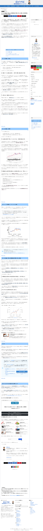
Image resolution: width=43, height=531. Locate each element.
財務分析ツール (18, 516)
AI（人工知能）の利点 (9, 51)
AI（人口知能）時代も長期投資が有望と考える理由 (13, 54)
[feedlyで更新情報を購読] (16, 467)
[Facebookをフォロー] (13, 467)
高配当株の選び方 (18, 515)
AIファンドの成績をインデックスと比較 (11, 53)
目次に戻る (3, 126)
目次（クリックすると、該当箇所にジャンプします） (14, 49)
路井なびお (8, 447)
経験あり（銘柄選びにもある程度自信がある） (15, 414)
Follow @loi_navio (8, 457)
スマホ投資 (17, 525)
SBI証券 (31, 508)
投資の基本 (3, 11)
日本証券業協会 (32, 502)
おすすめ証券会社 (18, 511)
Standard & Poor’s (15, 317)
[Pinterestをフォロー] (15, 467)
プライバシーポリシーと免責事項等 (15, 495)
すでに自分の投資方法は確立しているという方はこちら (13, 395)
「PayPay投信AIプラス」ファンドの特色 (8, 214)
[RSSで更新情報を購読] (18, 467)
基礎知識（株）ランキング (34, 99)
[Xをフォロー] (11, 467)
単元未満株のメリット (18, 524)
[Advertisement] (14, 43)
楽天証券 (31, 509)
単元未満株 (12, 360)
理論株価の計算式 (18, 514)
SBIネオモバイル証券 (10, 364)
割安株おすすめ (18, 518)
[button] (24, 16)
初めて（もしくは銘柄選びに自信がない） (14, 412)
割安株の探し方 (18, 513)
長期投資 (6, 11)
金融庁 (31, 501)
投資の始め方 (17, 510)
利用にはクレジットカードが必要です (23, 369)
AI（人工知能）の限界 (9, 52)
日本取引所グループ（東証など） (34, 504)
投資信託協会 (31, 503)
